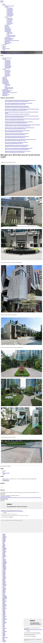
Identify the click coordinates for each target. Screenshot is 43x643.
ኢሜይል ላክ (2, 500)
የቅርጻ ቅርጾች (7, 41)
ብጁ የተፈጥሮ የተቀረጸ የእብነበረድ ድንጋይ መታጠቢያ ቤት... (15, 152)
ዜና (3, 45)
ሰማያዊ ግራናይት (10, 19)
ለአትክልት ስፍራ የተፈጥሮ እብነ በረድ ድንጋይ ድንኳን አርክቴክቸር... (16, 146)
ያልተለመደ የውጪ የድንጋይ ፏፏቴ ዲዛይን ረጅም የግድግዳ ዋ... (15, 134)
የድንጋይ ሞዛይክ (7, 37)
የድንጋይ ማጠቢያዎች (8, 39)
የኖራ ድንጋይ (7, 26)
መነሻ (3, 3)
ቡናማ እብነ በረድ (10, 10)
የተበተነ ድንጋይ (9, 32)
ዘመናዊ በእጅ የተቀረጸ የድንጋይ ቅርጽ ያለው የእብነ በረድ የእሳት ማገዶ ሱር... (17, 107)
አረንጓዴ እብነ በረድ (8, 66)
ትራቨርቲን (6, 25)
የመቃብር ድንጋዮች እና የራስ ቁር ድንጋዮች (12, 40)
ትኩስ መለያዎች (3, 496)
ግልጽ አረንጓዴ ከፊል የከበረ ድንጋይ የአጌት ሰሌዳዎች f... (14, 131)
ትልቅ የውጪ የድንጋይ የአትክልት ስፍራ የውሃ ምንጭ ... (14, 143)
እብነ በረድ (6, 6)
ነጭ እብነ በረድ (9, 7)
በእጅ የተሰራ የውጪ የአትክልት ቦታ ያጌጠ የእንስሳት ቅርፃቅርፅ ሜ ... (16, 110)
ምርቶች (4, 4)
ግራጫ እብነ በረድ (10, 8)
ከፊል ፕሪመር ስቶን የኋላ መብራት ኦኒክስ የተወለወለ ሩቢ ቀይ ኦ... (15, 128)
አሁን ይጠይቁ (2, 494)
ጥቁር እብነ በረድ (10, 9)
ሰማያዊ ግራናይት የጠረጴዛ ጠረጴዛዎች (34, 497)
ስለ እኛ (4, 47)
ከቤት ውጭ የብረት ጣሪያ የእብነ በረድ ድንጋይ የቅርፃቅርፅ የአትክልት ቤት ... (17, 149)
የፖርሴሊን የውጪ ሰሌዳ (11, 35)
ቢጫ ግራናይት (9, 22)
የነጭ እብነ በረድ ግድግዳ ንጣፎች (11, 497)
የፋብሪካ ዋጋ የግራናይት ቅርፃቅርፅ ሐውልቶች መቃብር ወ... (14, 116)
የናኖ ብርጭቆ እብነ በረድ (11, 36)
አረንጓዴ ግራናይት (10, 23)
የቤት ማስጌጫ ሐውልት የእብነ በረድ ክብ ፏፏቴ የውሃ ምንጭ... (15, 137)
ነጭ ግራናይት (9, 21)
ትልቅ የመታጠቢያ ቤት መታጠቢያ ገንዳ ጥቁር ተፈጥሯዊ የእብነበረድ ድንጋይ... (17, 125)
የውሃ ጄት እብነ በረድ (8, 42)
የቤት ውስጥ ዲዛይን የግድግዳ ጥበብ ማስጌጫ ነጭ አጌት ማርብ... (15, 104)
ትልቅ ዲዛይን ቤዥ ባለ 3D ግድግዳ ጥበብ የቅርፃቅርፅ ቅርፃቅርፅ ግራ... (16, 122)
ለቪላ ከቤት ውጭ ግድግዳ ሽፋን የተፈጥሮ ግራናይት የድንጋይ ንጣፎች (14, 53)
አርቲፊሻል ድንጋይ (8, 31)
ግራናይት (6, 17)
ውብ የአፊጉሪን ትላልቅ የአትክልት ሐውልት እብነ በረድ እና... (15, 119)
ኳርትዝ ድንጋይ (9, 33)
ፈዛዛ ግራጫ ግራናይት (4, 498)
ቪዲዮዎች (4, 46)
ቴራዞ (8, 34)
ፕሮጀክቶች (4, 44)
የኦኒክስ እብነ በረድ (8, 29)
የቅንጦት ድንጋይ (7, 28)
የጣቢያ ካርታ (8, 496)
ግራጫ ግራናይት (9, 20)
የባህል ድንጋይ (7, 43)
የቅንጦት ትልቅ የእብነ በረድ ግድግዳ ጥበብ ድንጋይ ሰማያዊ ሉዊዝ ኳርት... (17, 101)
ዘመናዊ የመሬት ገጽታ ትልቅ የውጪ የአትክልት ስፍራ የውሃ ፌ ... (15, 140)
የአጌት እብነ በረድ (8, 30)
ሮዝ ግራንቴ (9, 24)
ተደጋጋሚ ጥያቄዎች (6, 48)
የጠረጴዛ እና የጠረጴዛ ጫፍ (9, 38)
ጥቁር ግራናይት (9, 18)
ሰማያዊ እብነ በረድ (10, 15)
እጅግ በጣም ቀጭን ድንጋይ (9, 5)
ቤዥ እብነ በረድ (7, 64)
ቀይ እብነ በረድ (9, 16)
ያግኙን (4, 49)
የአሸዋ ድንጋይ (7, 27)
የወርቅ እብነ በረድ (8, 65)
